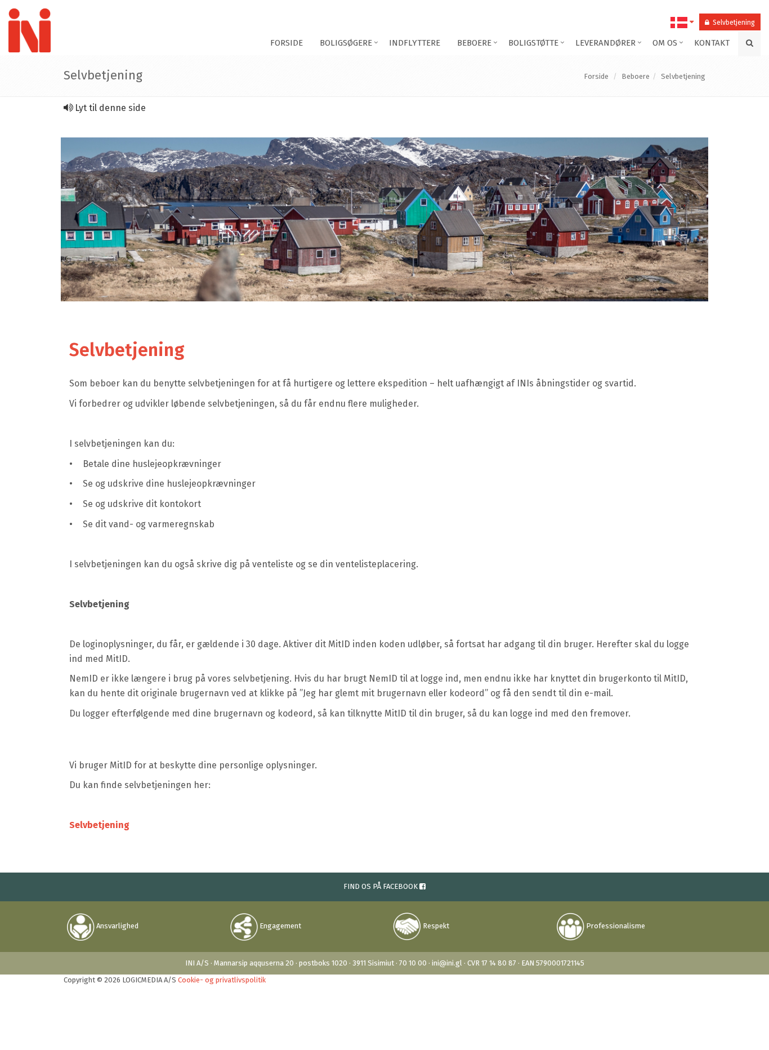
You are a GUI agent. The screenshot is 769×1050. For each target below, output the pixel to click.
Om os (664, 43)
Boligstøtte (533, 43)
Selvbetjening (732, 22)
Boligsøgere (346, 43)
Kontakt (712, 43)
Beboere (474, 43)
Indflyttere (414, 43)
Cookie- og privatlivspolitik (222, 980)
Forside (286, 43)
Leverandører (605, 43)
